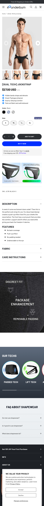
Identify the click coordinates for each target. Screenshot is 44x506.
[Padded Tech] (11, 370)
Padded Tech (11, 382)
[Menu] (3, 7)
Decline (20, 495)
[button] (40, 7)
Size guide (38, 118)
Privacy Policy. (15, 484)
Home (4, 13)
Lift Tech (31, 382)
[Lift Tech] (31, 370)
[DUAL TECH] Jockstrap (14, 13)
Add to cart (29, 136)
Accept (20, 490)
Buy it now (22, 144)
